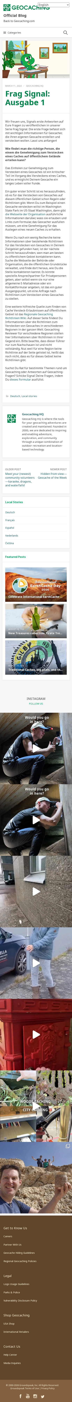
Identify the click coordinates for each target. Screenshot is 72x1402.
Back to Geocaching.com (19, 21)
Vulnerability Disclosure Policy (20, 1300)
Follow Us (36, 703)
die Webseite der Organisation (25, 214)
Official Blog (15, 15)
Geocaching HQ (35, 85)
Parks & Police (11, 1292)
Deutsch (15, 396)
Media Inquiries (12, 1363)
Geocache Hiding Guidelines (19, 1252)
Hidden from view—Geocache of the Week (52, 476)
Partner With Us (12, 1244)
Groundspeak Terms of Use (24, 1388)
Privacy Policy (48, 1388)
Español (9, 527)
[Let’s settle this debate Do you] (36, 1106)
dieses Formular (20, 379)
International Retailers (16, 1331)
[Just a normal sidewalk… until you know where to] (36, 963)
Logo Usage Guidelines (16, 1284)
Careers (7, 1236)
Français (10, 520)
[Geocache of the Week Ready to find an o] (36, 1177)
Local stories (29, 396)
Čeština (9, 543)
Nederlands (11, 535)
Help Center (10, 1354)
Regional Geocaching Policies (20, 1261)
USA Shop (9, 1323)
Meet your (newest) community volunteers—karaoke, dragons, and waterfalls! (20, 479)
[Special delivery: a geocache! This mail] (36, 1034)
